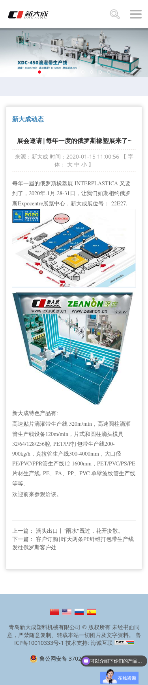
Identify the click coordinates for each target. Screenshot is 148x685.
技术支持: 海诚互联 (89, 642)
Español (91, 612)
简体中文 (54, 612)
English (66, 612)
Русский (79, 612)
